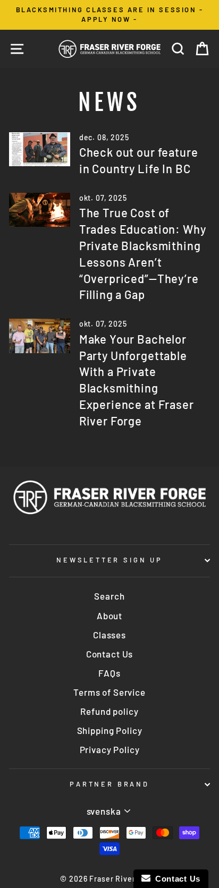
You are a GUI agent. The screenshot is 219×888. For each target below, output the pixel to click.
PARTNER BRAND (109, 784)
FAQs (109, 673)
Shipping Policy (109, 730)
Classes (109, 634)
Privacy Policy (110, 749)
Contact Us (109, 653)
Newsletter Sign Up (109, 560)
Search (109, 596)
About (109, 615)
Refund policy (109, 711)
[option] (109, 14)
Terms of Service (109, 692)
